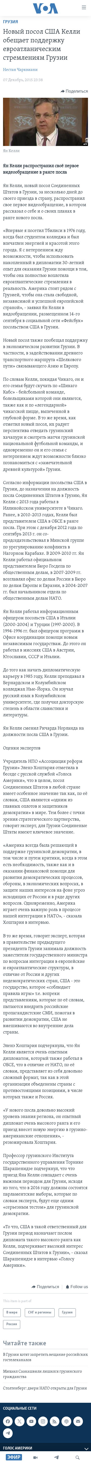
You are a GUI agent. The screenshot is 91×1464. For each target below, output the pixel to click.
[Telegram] (56, 1457)
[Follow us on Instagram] (43, 1421)
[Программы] (35, 1457)
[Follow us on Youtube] (31, 1421)
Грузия (10, 22)
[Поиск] (77, 1457)
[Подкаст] (66, 1421)
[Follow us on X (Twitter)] (19, 1421)
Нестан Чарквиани (20, 70)
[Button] (74, 91)
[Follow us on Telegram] (8, 1433)
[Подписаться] (78, 1421)
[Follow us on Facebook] (8, 1421)
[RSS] (54, 1421)
